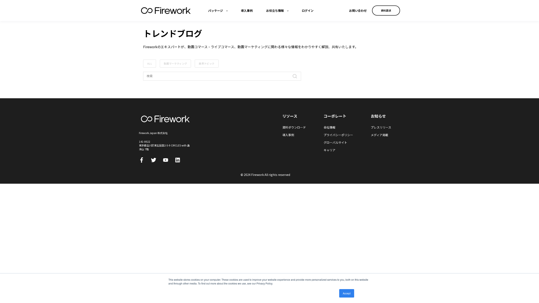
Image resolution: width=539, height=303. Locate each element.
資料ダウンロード (294, 127)
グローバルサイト (335, 142)
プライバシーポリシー (338, 135)
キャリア (329, 150)
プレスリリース (381, 127)
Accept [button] (347, 293)
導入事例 (288, 135)
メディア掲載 (379, 135)
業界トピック (206, 63)
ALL (149, 63)
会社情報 (329, 127)
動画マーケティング (175, 63)
